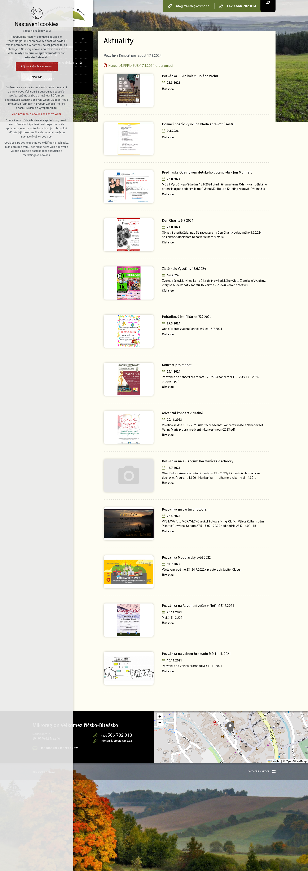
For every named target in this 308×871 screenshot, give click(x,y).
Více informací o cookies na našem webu (37, 114)
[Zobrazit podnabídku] (83, 39)
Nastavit (37, 76)
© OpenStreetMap (295, 761)
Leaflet (275, 761)
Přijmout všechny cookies (36, 66)
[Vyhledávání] (267, 2)
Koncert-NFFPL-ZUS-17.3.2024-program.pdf (140, 66)
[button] (230, 727)
